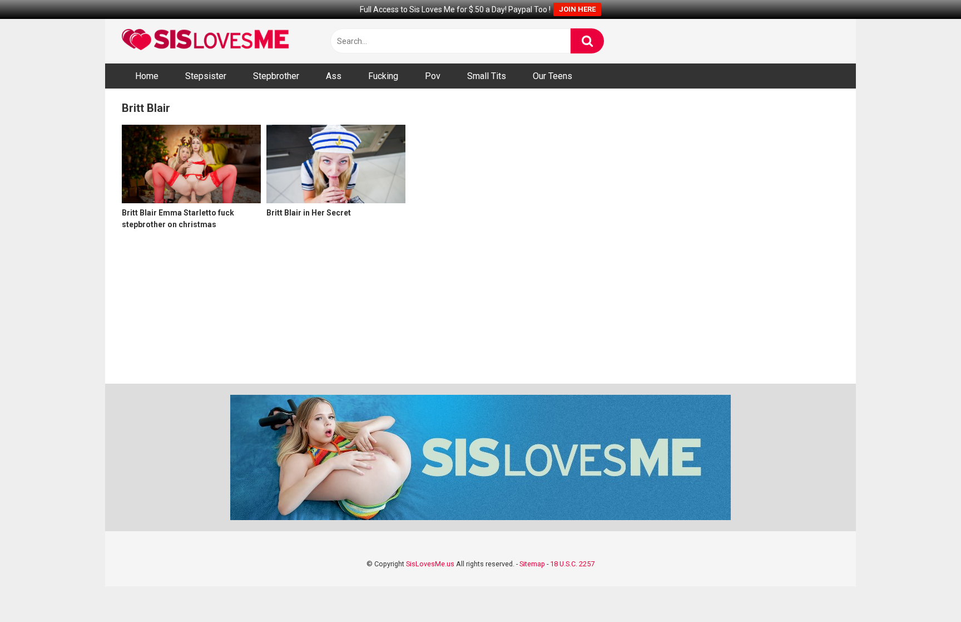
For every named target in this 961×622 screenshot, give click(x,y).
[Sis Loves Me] (205, 41)
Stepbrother (276, 76)
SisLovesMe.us (430, 564)
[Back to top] (924, 588)
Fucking (383, 76)
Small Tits (486, 76)
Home (146, 76)
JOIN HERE (577, 9)
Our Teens (552, 76)
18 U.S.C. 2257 (572, 564)
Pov (432, 76)
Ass (333, 76)
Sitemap (532, 564)
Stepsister (205, 76)
